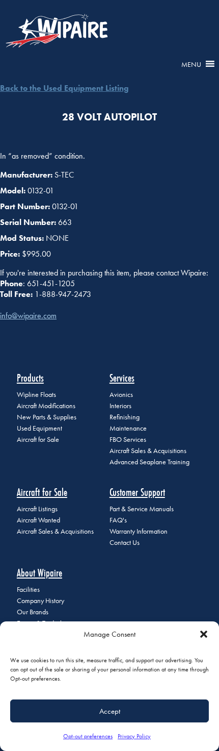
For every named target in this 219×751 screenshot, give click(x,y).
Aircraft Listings (37, 509)
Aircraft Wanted (38, 520)
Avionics (121, 394)
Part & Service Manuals (142, 509)
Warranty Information (139, 531)
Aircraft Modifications (46, 406)
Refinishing (125, 417)
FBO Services (128, 439)
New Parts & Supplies (46, 417)
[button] (204, 634)
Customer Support (137, 492)
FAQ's (118, 520)
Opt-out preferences (88, 736)
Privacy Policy (134, 736)
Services (122, 377)
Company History (40, 600)
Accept (109, 711)
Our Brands (32, 612)
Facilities (28, 589)
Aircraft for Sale (38, 439)
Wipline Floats (36, 394)
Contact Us (125, 542)
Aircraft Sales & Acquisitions (148, 450)
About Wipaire (39, 572)
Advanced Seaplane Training (149, 462)
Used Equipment (39, 428)
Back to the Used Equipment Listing (64, 88)
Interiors (120, 406)
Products (30, 377)
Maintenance (128, 428)
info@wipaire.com (28, 315)
